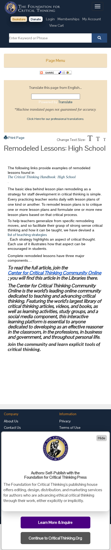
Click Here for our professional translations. (55, 119)
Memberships (69, 19)
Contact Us (12, 427)
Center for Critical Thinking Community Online (54, 273)
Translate (65, 102)
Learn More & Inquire (55, 522)
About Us (11, 421)
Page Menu (55, 60)
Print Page (16, 137)
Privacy (65, 421)
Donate (36, 19)
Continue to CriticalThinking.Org (55, 538)
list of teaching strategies (27, 234)
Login (50, 19)
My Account (91, 19)
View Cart (56, 25)
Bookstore (18, 19)
